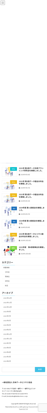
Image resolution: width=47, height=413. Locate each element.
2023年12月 (7, 334)
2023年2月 (7, 361)
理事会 (7, 277)
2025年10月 (7, 307)
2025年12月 (7, 298)
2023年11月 (7, 339)
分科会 (7, 272)
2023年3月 (7, 357)
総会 (6, 285)
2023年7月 (7, 343)
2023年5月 (7, 348)
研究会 (7, 281)
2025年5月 (7, 321)
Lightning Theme (27, 407)
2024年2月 (7, 329)
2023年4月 (7, 352)
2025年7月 (7, 316)
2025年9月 (7, 311)
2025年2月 (7, 325)
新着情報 (6, 267)
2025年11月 (7, 302)
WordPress (16, 407)
